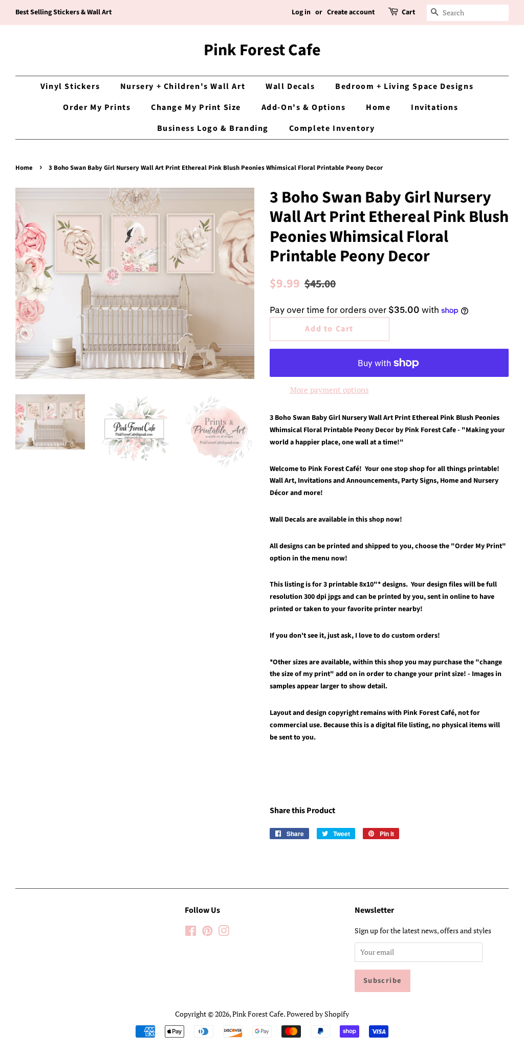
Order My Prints (96, 107)
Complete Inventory (332, 128)
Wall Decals (290, 86)
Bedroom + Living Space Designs (404, 86)
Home (378, 107)
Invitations (434, 107)
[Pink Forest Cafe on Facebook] (190, 932)
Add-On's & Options (303, 107)
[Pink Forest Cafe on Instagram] (223, 932)
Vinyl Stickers (70, 86)
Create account (351, 12)
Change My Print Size (196, 107)
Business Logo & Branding (213, 128)
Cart (408, 12)
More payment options (329, 390)
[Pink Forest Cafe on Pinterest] (207, 932)
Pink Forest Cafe (262, 50)
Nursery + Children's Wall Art (182, 86)
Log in (301, 12)
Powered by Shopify (318, 1014)
